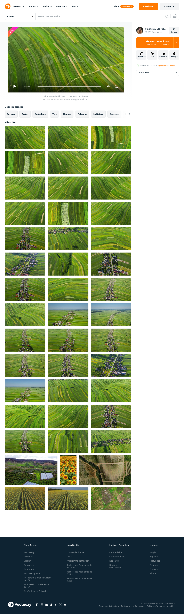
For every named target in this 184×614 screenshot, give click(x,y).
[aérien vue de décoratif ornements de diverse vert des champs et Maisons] (25, 238)
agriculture (40, 114)
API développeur (32, 573)
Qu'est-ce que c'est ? (166, 66)
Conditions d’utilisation (109, 606)
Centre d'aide (115, 552)
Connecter (169, 6)
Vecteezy (28, 556)
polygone (82, 114)
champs (67, 114)
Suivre (174, 32)
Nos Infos (114, 560)
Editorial (60, 6)
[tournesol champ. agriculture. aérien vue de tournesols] (25, 498)
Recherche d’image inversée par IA (37, 579)
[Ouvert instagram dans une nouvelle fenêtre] (42, 604)
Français (154, 569)
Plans (116, 6)
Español (154, 556)
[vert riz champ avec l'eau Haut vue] (111, 498)
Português (155, 560)
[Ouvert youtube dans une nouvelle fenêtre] (65, 604)
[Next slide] (127, 114)
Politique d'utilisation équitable (160, 606)
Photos (32, 6)
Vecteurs (17, 6)
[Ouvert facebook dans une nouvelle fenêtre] (37, 604)
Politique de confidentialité (132, 606)
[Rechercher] (167, 16)
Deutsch (154, 565)
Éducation (29, 569)
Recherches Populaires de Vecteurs (79, 566)
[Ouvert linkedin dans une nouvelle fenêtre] (46, 604)
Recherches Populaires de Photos (79, 573)
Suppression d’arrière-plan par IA (37, 585)
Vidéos (46, 6)
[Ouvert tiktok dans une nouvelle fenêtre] (56, 604)
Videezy (27, 560)
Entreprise (29, 565)
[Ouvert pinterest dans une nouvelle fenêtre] (51, 604)
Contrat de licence (75, 552)
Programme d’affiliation (78, 560)
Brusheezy (29, 552)
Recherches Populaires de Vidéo (79, 579)
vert (54, 114)
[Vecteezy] (7, 6)
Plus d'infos (144, 72)
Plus (74, 6)
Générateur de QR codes (36, 591)
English (153, 552)
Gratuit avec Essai (157, 43)
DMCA (70, 556)
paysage (11, 114)
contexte (114, 114)
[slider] (69, 86)
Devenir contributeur (115, 566)
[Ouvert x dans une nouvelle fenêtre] (60, 604)
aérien (25, 114)
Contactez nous (116, 556)
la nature (98, 114)
